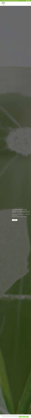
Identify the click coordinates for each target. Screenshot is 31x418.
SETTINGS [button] (20, 416)
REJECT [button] (24, 416)
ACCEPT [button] (27, 416)
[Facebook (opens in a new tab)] (26, 0)
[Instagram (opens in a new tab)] (28, 0)
